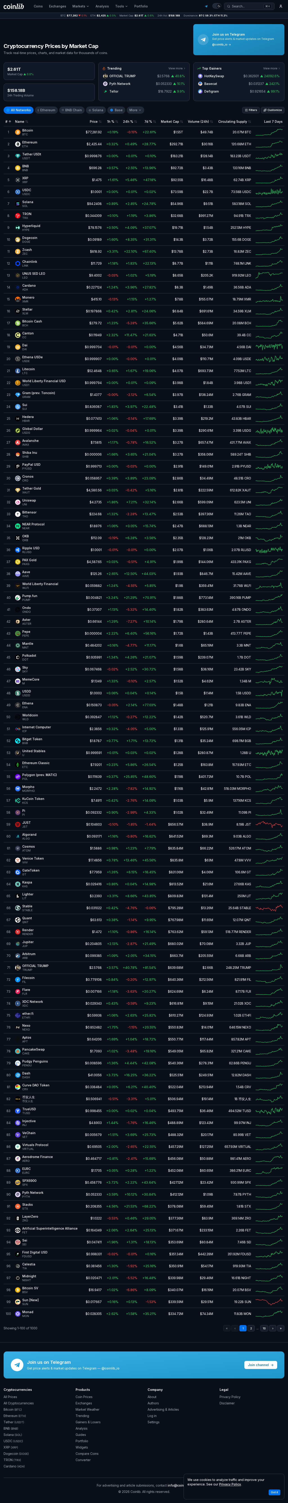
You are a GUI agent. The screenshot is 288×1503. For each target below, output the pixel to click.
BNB (11, 1428)
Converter (83, 1460)
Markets (78, 6)
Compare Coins (87, 1453)
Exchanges (57, 6)
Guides (81, 1435)
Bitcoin (13, 1409)
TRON (12, 1460)
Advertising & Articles (163, 1409)
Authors (153, 1403)
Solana (96, 110)
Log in (152, 1416)
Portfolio (141, 6)
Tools (119, 6)
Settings (154, 1422)
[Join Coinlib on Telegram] (206, 6)
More (133, 110)
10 (264, 1328)
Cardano (14, 1466)
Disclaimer (227, 1403)
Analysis (102, 6)
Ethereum (46, 110)
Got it (274, 1492)
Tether (14, 1422)
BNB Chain (72, 110)
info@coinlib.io (179, 1485)
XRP (11, 1447)
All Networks (18, 110)
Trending (82, 1416)
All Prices (10, 1397)
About (152, 1397)
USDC (13, 1441)
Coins (38, 6)
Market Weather (87, 1409)
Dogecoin (16, 1453)
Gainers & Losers (88, 1422)
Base (116, 110)
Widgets (82, 1447)
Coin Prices (84, 1397)
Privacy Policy (230, 1397)
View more (176, 68)
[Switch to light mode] (216, 6)
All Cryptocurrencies (19, 1403)
